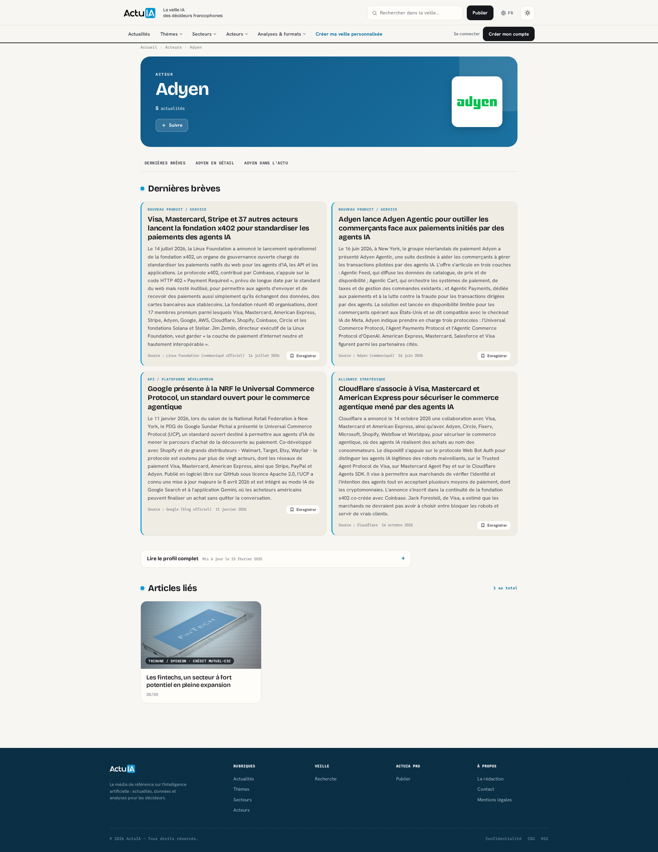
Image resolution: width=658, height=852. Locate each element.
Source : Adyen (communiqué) (366, 355)
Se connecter (467, 34)
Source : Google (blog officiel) (179, 509)
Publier (480, 13)
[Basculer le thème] (527, 13)
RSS (544, 838)
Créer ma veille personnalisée (349, 34)
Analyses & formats (279, 34)
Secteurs (202, 34)
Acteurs (234, 34)
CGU (531, 838)
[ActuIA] (139, 13)
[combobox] (419, 12)
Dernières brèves (165, 163)
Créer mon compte (509, 34)
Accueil (149, 47)
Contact (485, 789)
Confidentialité (504, 838)
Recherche (326, 779)
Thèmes (169, 34)
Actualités (139, 34)
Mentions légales (494, 800)
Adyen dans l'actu (266, 163)
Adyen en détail (215, 163)
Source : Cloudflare (358, 525)
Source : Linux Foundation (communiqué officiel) (196, 355)
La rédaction (490, 779)
